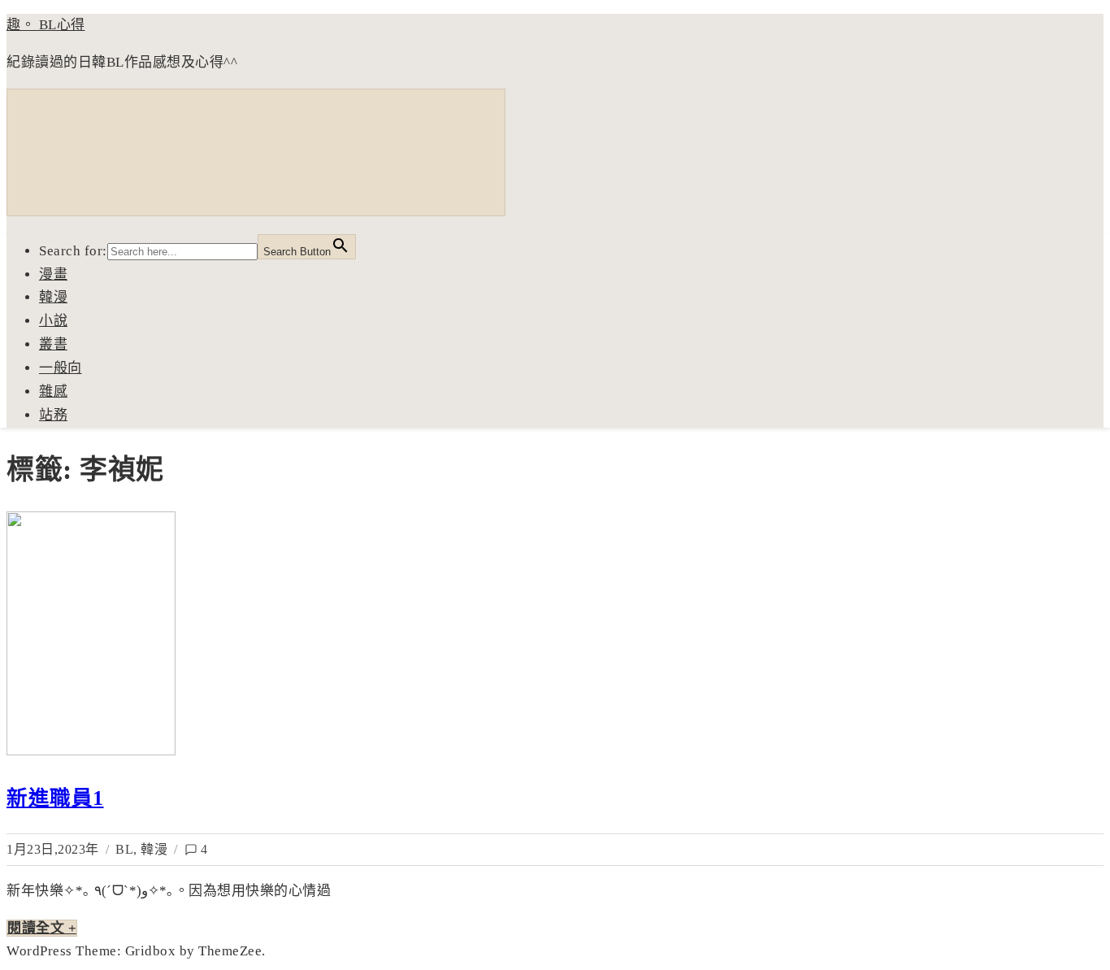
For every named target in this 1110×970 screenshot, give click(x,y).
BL (124, 849)
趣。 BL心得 (46, 25)
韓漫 (154, 849)
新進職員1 (55, 798)
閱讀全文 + (41, 928)
